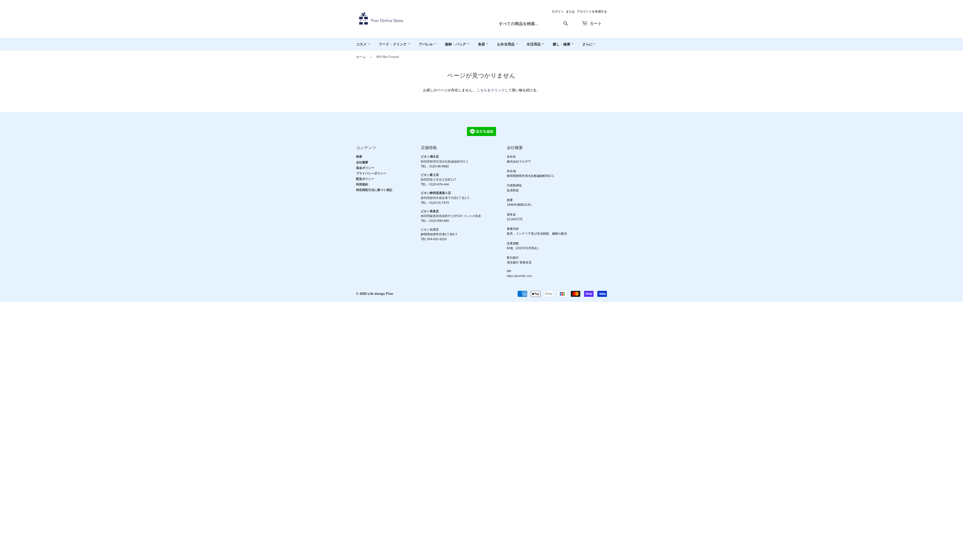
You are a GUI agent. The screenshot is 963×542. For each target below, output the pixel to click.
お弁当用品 (506, 44)
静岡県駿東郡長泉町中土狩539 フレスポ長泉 (451, 216)
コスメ (361, 44)
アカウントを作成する (592, 11)
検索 (359, 156)
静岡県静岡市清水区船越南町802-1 (444, 161)
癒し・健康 (562, 44)
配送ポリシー (365, 179)
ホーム (361, 57)
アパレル (426, 44)
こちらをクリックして (494, 90)
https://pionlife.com (519, 276)
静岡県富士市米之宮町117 (438, 179)
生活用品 (534, 44)
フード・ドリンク (393, 44)
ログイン (558, 11)
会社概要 (362, 162)
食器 (482, 44)
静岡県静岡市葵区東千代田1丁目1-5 (445, 198)
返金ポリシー (365, 168)
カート (595, 23)
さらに (587, 44)
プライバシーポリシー (371, 173)
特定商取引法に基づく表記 (374, 190)
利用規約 (362, 184)
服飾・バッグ (456, 44)
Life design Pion (380, 294)
